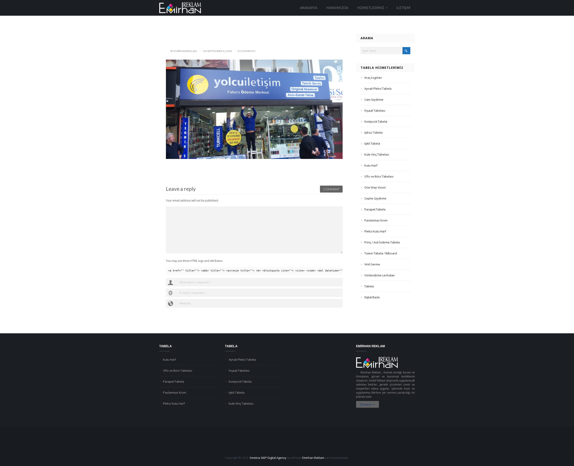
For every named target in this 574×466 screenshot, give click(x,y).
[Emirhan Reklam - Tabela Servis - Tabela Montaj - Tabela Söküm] (180, 7)
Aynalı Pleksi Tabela (377, 89)
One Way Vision (375, 187)
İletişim (403, 8)
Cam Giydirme (373, 100)
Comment (331, 189)
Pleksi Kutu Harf (375, 231)
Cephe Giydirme (375, 198)
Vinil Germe (372, 264)
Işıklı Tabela (372, 143)
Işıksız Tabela (373, 132)
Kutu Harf (370, 165)
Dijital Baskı (372, 297)
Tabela (369, 286)
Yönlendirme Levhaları (379, 275)
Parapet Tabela (374, 209)
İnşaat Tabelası (374, 110)
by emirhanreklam (183, 51)
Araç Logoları (373, 78)
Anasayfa (308, 8)
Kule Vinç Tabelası (376, 154)
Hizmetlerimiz (370, 8)
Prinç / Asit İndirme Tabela (382, 242)
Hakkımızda (337, 8)
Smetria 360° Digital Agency (268, 458)
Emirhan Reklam (313, 458)
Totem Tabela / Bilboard (380, 253)
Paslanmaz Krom (375, 220)
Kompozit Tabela (375, 121)
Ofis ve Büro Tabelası (379, 176)
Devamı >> (367, 404)
